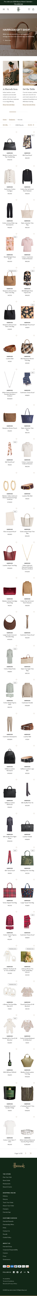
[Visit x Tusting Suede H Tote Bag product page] (27, 1083)
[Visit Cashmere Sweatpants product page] (9, 713)
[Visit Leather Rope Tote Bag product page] (9, 542)
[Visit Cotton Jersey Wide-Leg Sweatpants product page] (9, 200)
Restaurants (6, 1184)
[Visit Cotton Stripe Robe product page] (9, 646)
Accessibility (6, 1278)
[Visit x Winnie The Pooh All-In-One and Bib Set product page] (9, 946)
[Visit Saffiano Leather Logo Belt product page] (27, 746)
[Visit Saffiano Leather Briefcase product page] (9, 780)
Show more (8, 40)
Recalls (5, 1234)
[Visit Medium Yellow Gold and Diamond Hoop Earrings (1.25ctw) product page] (9, 473)
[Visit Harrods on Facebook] (14, 1272)
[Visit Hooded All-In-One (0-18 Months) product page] (9, 1015)
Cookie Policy (7, 1237)
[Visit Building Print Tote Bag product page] (27, 847)
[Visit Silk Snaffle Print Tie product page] (27, 780)
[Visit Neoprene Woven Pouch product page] (9, 405)
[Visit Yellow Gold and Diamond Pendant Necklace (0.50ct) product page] (27, 542)
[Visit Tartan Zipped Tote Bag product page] (9, 880)
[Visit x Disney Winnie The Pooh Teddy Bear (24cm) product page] (27, 946)
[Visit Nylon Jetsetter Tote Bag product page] (27, 200)
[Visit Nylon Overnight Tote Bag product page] (27, 646)
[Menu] (4, 9)
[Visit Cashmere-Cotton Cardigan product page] (9, 166)
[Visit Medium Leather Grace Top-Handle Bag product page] (9, 132)
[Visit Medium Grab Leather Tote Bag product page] (27, 1049)
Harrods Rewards (8, 1221)
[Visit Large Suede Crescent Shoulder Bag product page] (9, 612)
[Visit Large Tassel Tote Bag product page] (27, 880)
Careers (5, 1253)
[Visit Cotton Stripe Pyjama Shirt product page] (9, 680)
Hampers (5, 1209)
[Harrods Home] (18, 9)
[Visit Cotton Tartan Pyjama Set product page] (9, 912)
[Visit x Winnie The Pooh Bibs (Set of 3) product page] (9, 981)
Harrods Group (7, 1246)
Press (4, 1256)
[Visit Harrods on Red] (25, 1272)
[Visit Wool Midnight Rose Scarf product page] (9, 234)
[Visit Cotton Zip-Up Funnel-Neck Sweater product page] (27, 166)
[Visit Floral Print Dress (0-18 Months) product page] (27, 981)
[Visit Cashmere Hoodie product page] (27, 680)
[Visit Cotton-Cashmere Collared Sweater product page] (27, 234)
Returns (5, 1199)
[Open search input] (8, 9)
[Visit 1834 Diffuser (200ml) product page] (9, 1049)
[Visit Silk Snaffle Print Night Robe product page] (9, 813)
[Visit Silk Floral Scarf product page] (27, 132)
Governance (6, 1259)
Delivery (5, 1196)
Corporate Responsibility (10, 1250)
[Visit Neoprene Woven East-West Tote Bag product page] (9, 268)
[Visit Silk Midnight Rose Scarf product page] (27, 302)
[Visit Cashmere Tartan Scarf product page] (27, 369)
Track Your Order (8, 1202)
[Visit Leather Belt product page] (9, 335)
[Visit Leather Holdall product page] (27, 813)
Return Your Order (8, 1206)
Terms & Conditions (8, 1281)
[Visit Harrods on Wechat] (28, 1272)
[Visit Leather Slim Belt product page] (27, 473)
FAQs (4, 1228)
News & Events (7, 1187)
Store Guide (6, 1180)
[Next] (25, 1153)
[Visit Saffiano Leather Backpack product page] (9, 746)
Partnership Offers (8, 1224)
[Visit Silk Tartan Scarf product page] (9, 847)
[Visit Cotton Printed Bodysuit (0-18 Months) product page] (27, 1015)
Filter (30, 125)
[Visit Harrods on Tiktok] (21, 1272)
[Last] (30, 1153)
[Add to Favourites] (16, 132)
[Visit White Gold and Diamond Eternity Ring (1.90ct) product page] (27, 1117)
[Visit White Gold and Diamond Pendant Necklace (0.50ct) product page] (9, 369)
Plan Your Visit (7, 1177)
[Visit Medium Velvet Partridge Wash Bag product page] (9, 578)
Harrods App (7, 1212)
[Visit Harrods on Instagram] (17, 1272)
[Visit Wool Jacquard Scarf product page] (9, 508)
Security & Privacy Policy (10, 1283)
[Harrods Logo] (18, 1165)
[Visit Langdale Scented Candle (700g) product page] (9, 1083)
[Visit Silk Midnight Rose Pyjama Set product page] (27, 268)
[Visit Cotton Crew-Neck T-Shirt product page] (9, 1117)
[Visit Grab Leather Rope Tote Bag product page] (27, 508)
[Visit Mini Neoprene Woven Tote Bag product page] (27, 335)
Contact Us (6, 1231)
